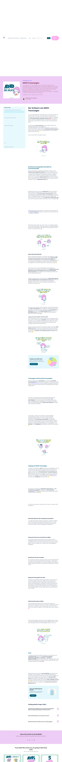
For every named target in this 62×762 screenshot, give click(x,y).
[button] (24, 38)
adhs (31, 80)
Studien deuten (31, 210)
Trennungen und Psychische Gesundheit (10, 117)
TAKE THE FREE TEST (34, 364)
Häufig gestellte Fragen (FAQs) (9, 146)
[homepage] (4, 38)
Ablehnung (36, 213)
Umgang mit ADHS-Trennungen (9, 125)
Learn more (33, 695)
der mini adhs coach (26, 80)
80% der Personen (35, 383)
